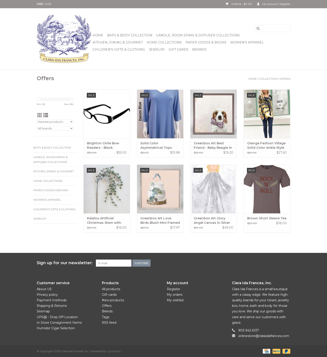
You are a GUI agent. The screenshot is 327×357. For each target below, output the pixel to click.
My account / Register (276, 4)
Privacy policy (47, 295)
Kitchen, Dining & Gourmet (118, 42)
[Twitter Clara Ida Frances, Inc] (262, 263)
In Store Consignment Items (59, 323)
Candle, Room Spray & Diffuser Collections (198, 35)
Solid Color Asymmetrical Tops (156, 145)
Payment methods (52, 300)
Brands (199, 50)
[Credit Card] (266, 351)
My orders (174, 295)
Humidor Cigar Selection (56, 328)
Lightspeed (114, 351)
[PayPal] (276, 351)
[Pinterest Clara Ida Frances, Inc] (270, 263)
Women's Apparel (247, 42)
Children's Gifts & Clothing (119, 50)
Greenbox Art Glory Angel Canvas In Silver (212, 220)
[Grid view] (39, 115)
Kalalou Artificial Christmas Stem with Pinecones (104, 220)
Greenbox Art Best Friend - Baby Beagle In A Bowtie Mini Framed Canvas (213, 145)
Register (173, 289)
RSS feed (109, 323)
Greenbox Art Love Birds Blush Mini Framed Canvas (160, 220)
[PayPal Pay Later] (285, 351)
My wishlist (175, 300)
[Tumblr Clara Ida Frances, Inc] (278, 263)
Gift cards (178, 50)
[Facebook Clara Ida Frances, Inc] (254, 263)
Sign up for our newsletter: (65, 263)
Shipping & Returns (52, 306)
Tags (105, 317)
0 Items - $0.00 (241, 4)
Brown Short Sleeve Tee (267, 218)
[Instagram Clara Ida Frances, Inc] (286, 263)
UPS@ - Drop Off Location (57, 317)
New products (113, 300)
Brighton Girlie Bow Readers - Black (103, 145)
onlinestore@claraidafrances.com (263, 336)
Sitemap (43, 311)
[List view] (45, 115)
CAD (48, 4)
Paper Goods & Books (206, 42)
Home (98, 35)
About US (44, 289)
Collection (268, 78)
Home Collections (164, 42)
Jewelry (157, 50)
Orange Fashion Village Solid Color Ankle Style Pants (266, 145)
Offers (284, 78)
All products (111, 289)
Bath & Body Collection (129, 35)
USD (40, 4)
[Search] (258, 28)
